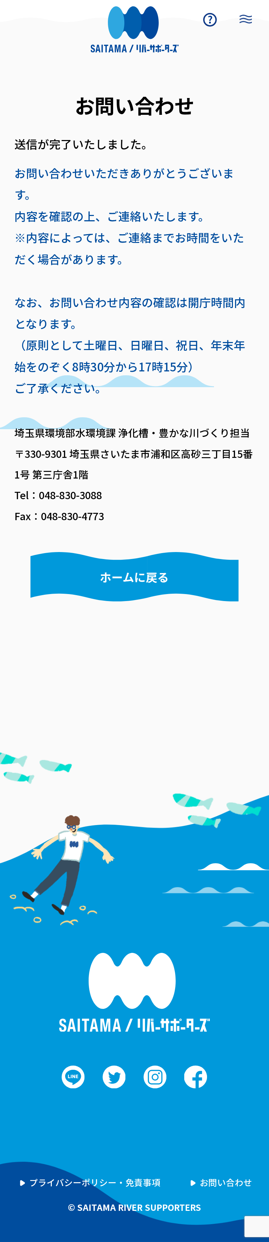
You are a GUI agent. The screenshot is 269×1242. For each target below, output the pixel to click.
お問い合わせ (226, 1182)
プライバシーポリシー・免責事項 (94, 1182)
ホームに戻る (134, 576)
